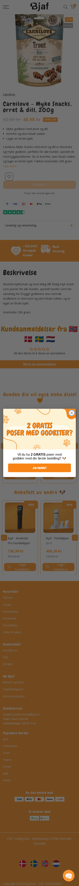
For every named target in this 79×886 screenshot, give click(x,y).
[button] (69, 876)
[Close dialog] (72, 413)
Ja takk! (39, 468)
